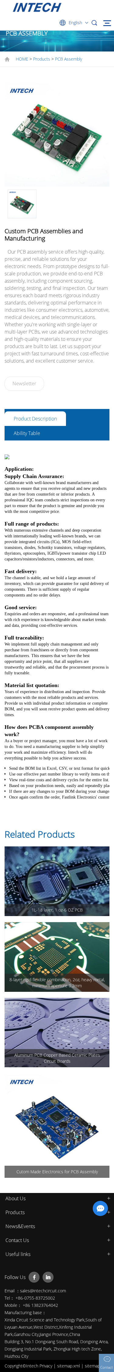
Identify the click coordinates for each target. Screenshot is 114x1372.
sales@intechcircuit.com (43, 1291)
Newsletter (24, 383)
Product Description (35, 418)
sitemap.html (97, 1366)
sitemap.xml (69, 1366)
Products (41, 59)
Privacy (47, 1366)
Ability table (27, 433)
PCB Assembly (68, 59)
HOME (22, 59)
